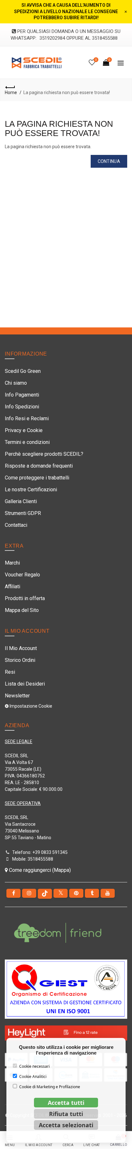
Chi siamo (16, 383)
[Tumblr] (92, 893)
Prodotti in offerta (25, 598)
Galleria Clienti (21, 501)
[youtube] (108, 893)
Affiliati (12, 586)
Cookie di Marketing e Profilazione (49, 1086)
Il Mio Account (21, 648)
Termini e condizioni (27, 442)
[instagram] (29, 893)
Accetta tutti (66, 1102)
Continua (109, 161)
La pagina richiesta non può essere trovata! (66, 92)
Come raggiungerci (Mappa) (39, 870)
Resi (10, 672)
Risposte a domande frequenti (39, 466)
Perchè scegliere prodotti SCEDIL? (44, 454)
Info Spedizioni (22, 407)
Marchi (12, 563)
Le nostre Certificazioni (31, 489)
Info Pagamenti (22, 395)
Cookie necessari (34, 1066)
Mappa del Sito (22, 610)
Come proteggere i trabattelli (37, 478)
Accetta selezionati (66, 1125)
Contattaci (16, 525)
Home (11, 92)
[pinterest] (76, 893)
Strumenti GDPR (23, 513)
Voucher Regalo (22, 575)
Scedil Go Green (23, 371)
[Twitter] (61, 893)
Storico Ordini (20, 660)
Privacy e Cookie (24, 430)
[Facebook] (13, 893)
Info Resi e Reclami (27, 418)
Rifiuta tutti (66, 1114)
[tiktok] (45, 894)
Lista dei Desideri (25, 684)
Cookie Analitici (32, 1076)
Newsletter (17, 696)
